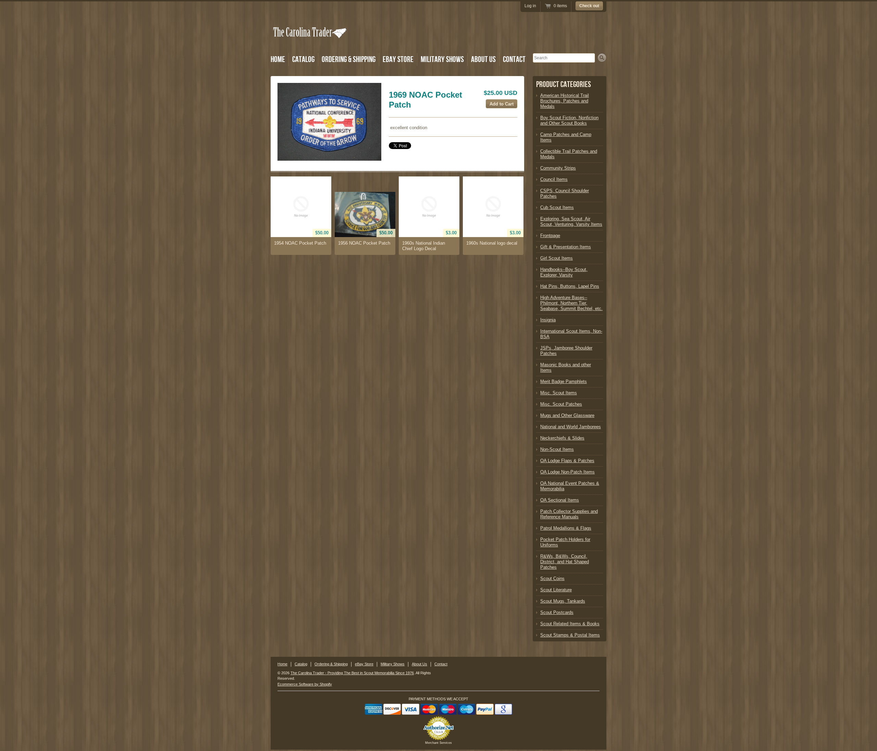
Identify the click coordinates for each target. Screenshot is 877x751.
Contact (514, 59)
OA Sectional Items (559, 500)
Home (278, 59)
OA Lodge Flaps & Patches (567, 460)
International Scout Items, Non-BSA (571, 334)
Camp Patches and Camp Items (565, 137)
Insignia (548, 319)
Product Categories (563, 84)
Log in (530, 5)
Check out (589, 5)
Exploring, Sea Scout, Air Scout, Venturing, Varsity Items (571, 221)
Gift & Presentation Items (565, 246)
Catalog (303, 59)
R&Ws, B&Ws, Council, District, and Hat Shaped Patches (564, 562)
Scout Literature (556, 589)
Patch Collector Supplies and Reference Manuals (569, 514)
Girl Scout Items (556, 258)
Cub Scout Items (557, 207)
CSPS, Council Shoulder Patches (564, 193)
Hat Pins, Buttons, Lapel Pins (569, 286)
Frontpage (550, 235)
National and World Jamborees (570, 426)
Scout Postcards (556, 612)
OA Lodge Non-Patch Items (567, 472)
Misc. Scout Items (558, 392)
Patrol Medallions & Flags (565, 528)
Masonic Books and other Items (565, 367)
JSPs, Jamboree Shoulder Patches (566, 350)
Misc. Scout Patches (561, 404)
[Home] (310, 42)
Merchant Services (438, 742)
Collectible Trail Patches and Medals (568, 154)
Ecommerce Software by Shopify (304, 684)
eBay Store (398, 59)
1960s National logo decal (491, 243)
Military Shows (442, 59)
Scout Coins (552, 578)
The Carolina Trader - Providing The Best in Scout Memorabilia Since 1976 (352, 673)
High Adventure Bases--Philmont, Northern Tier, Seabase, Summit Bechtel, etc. (571, 303)
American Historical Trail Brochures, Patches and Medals (564, 101)
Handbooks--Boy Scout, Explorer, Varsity (564, 272)
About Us (483, 59)
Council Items (554, 179)
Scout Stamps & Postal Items (570, 635)
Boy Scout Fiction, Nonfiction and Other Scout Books (569, 120)
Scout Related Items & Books (570, 623)
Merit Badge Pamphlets (563, 381)
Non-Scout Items (557, 449)
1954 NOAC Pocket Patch (300, 243)
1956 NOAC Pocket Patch (364, 243)
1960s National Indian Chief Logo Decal (423, 246)
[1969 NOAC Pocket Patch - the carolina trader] (329, 122)
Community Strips (558, 168)
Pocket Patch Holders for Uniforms (565, 542)
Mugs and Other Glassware (567, 415)
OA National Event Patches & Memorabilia (569, 486)
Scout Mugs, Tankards (562, 601)
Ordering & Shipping (348, 59)
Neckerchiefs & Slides (562, 438)
